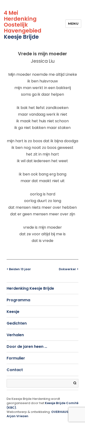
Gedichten (17, 323)
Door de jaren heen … (27, 346)
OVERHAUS (59, 412)
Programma (18, 300)
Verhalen (15, 335)
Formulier (16, 358)
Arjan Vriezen (17, 416)
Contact (15, 370)
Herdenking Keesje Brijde (30, 288)
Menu (73, 23)
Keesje (13, 311)
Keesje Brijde (21, 37)
